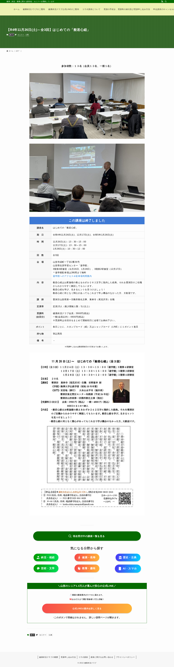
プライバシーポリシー (125, 657)
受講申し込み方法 (68, 657)
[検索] (165, 1)
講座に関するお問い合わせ (102, 657)
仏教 (27, 34)
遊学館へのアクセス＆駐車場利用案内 (72, 276)
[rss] (162, 1)
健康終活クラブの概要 (48, 657)
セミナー (21, 34)
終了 (11, 34)
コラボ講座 (83, 657)
